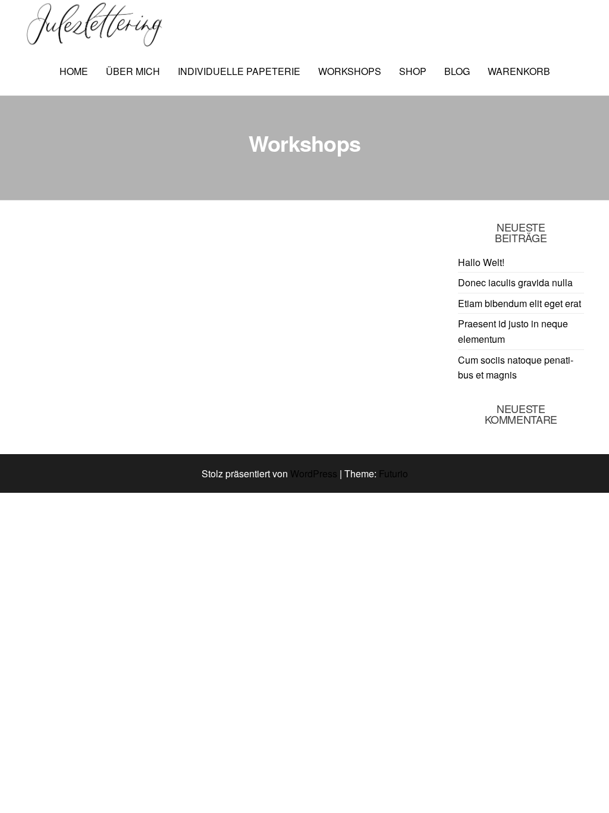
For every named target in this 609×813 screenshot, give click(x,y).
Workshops (349, 71)
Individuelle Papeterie (239, 71)
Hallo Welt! (481, 262)
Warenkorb (519, 71)
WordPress (313, 473)
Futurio (393, 473)
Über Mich (133, 71)
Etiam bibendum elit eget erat (519, 303)
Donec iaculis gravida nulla (515, 282)
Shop (412, 71)
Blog (457, 71)
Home (73, 71)
